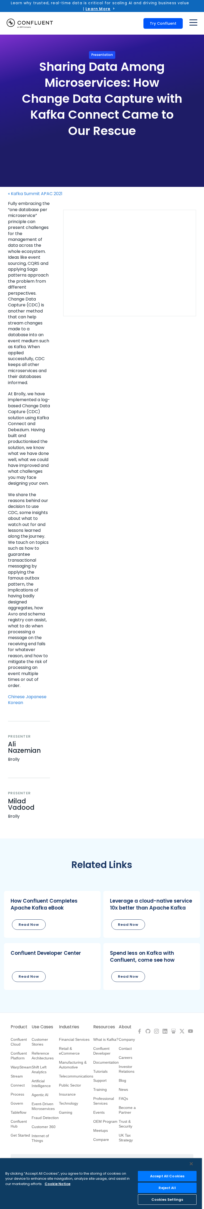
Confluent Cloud (19, 1041)
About (125, 1027)
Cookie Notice (57, 1183)
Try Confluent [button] (163, 23)
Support (100, 1080)
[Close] (191, 1163)
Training (100, 1089)
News (123, 1089)
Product (19, 1027)
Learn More (98, 8)
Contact (125, 1048)
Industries (69, 1027)
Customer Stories (40, 1041)
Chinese (16, 697)
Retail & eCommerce (69, 1050)
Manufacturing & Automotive (73, 1064)
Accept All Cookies (167, 1176)
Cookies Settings (167, 1199)
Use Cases (42, 1027)
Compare (101, 1139)
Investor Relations (126, 1069)
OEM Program (105, 1121)
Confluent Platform (19, 1055)
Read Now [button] (29, 924)
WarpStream (21, 1067)
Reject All (167, 1187)
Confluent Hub (19, 1123)
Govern (17, 1103)
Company (127, 1039)
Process (17, 1094)
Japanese (36, 697)
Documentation (106, 1062)
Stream (17, 1076)
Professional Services (103, 1100)
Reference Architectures (43, 1055)
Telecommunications (76, 1076)
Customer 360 (44, 1127)
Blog (122, 1080)
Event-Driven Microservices (43, 1106)
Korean (15, 703)
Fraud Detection (45, 1118)
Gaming (65, 1112)
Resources (104, 1027)
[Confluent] (30, 23)
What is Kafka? (105, 1039)
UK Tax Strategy (126, 1137)
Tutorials (100, 1071)
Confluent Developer (101, 1050)
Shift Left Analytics (39, 1069)
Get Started (20, 1135)
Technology (68, 1103)
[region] (101, 1183)
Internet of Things (40, 1138)
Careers (125, 1057)
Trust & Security (125, 1123)
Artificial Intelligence (41, 1083)
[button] (52, 914)
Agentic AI (40, 1095)
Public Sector (70, 1085)
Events (99, 1112)
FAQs (123, 1098)
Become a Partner (127, 1110)
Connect (18, 1085)
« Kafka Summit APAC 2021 (35, 194)
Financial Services (74, 1039)
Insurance (67, 1094)
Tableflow (18, 1112)
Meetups (100, 1130)
